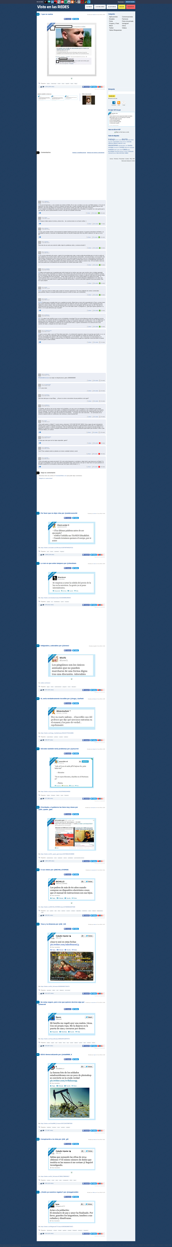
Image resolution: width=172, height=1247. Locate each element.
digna (48, 686)
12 (38, 1139)
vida (117, 153)
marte (72, 83)
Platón (58, 795)
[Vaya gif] (78, 1)
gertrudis (46, 457)
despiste (132, 147)
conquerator (93, 870)
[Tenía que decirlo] (82, 1)
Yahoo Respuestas (115, 30)
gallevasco (47, 447)
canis (62, 795)
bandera (54, 1127)
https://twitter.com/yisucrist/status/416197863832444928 (55, 791)
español (67, 83)
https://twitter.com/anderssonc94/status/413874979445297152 (57, 547)
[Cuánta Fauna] (72, 1)
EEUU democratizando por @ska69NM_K (56, 1054)
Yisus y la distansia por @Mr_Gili (53, 924)
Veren (46, 217)
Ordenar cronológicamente (79, 152)
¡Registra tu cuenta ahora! (45, 478)
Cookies (127, 158)
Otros (124, 26)
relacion (120, 143)
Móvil (111, 26)
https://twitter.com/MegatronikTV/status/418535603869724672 (57, 1226)
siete (60, 1180)
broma (114, 153)
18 (38, 14)
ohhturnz (46, 228)
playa (128, 149)
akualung (47, 394)
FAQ (131, 158)
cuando (68, 910)
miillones (94, 1192)
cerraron (89, 1042)
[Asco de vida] (45, 1)
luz (52, 601)
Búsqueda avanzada (112, 98)
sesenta (63, 910)
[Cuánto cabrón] (59, 1)
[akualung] (39, 395)
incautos (67, 601)
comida (121, 147)
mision (48, 83)
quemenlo (57, 551)
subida (48, 601)
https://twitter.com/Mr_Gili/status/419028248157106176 (55, 986)
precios (124, 141)
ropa (68, 1042)
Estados (112, 19)
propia (71, 1042)
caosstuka (47, 268)
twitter (53, 990)
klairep (94, 698)
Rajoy (76, 83)
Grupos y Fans (114, 23)
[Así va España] (55, 1)
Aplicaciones (113, 17)
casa (85, 1042)
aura (125, 139)
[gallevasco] (39, 448)
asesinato (60, 857)
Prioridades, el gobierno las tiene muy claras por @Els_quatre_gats (58, 808)
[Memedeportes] (52, 1)
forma (52, 686)
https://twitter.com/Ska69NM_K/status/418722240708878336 (56, 1123)
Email (124, 105)
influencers (127, 147)
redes (126, 153)
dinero (116, 143)
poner (62, 601)
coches (125, 151)
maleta (60, 1042)
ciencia (65, 857)
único (63, 83)
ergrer (95, 1054)
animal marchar (58, 686)
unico (69, 686)
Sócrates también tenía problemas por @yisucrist (60, 749)
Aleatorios (112, 7)
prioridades (70, 857)
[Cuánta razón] (49, 1)
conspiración (65, 1180)
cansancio (116, 147)
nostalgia (110, 147)
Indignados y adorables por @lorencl (55, 646)
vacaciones (113, 145)
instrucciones (99, 910)
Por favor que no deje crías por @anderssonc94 (59, 513)
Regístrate (121, 2)
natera (94, 563)
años (59, 910)
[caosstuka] (39, 269)
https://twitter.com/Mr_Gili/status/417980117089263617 (55, 1176)
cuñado (55, 1230)
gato (118, 149)
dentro (93, 1042)
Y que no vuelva (47, 14)
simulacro (80, 1230)
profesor (56, 736)
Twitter (111, 28)
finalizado (75, 1230)
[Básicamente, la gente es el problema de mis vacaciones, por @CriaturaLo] (121, 126)
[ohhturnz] (39, 229)
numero (48, 1180)
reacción (110, 141)
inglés (115, 149)
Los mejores (99, 7)
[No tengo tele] (75, 1)
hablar (48, 795)
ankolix (94, 513)
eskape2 (94, 749)
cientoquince (93, 807)
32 (38, 807)
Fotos (111, 21)
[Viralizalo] (88, 1)
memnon (46, 251)
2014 (71, 1180)
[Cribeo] (65, 1)
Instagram (125, 23)
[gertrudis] (39, 458)
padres (51, 910)
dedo (57, 1180)
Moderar (130, 7)
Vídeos (124, 28)
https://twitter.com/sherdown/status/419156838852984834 (56, 597)
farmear (122, 151)
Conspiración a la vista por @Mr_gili (54, 1139)
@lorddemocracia (44, 377)
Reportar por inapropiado (100, 89)
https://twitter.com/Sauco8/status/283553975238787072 (55, 1038)
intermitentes (56, 601)
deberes (66, 736)
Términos (116, 158)
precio (117, 139)
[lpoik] (39, 288)
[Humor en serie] (69, 1)
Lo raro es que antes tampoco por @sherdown (58, 563)
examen (61, 736)
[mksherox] (39, 202)
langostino (86, 1230)
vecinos (121, 153)
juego (129, 139)
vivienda (128, 141)
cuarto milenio (50, 736)
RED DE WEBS (40, 1)
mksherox (47, 201)
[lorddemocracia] (39, 331)
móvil (121, 149)
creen (90, 910)
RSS (119, 105)
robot (120, 139)
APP (133, 158)
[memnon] (39, 252)
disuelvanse (49, 1230)
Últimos (89, 7)
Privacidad (121, 158)
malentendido (121, 145)
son (48, 910)
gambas (64, 1230)
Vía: (39, 547)
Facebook (114, 105)
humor (51, 551)
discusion (74, 686)
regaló (52, 1042)
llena (64, 1042)
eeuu (59, 1127)
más (55, 910)
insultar (59, 1230)
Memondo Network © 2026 (128, 161)
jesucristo (49, 990)
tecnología (111, 151)
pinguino (64, 686)
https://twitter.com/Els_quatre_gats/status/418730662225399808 (57, 854)
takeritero (47, 241)
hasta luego (53, 83)
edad (121, 141)
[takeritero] (39, 242)
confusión (130, 151)
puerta (80, 1042)
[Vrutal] (62, 1)
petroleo (63, 1127)
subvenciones (50, 857)
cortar (53, 1180)
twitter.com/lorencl (45, 683)
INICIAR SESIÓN (130, 2)
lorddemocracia (48, 330)
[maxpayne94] (39, 385)
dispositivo (79, 910)
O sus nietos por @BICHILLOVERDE (55, 870)
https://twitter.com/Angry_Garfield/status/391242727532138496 (57, 733)
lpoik (46, 287)
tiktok (132, 139)
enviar (59, 83)
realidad (68, 1127)
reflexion (110, 143)
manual (93, 910)
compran (73, 910)
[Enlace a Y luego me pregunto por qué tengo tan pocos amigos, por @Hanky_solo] (57, 98)
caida (124, 143)
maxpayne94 (48, 384)
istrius (95, 924)
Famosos (125, 19)
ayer (56, 1042)
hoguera (62, 551)
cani (48, 551)
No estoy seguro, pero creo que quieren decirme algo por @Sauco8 (61, 1003)
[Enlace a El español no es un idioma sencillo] (88, 100)
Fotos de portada (127, 21)
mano (75, 1180)
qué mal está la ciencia (79, 857)
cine (126, 145)
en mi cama (67, 990)
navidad (69, 1230)
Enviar (121, 7)
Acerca (111, 158)
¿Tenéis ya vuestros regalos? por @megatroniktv (59, 1192)
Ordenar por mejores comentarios (95, 152)
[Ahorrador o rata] (85, 1)
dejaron (76, 1042)
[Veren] (39, 218)
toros (55, 857)
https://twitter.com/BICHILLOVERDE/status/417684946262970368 (58, 907)
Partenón (66, 795)
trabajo (111, 139)
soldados (49, 1127)
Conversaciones (127, 17)
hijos (42, 912)
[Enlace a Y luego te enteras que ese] (71, 97)
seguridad (117, 151)
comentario (116, 141)
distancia (62, 990)
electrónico (84, 910)
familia (48, 1042)
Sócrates (53, 795)
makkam (94, 14)
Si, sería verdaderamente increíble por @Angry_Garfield (62, 698)
